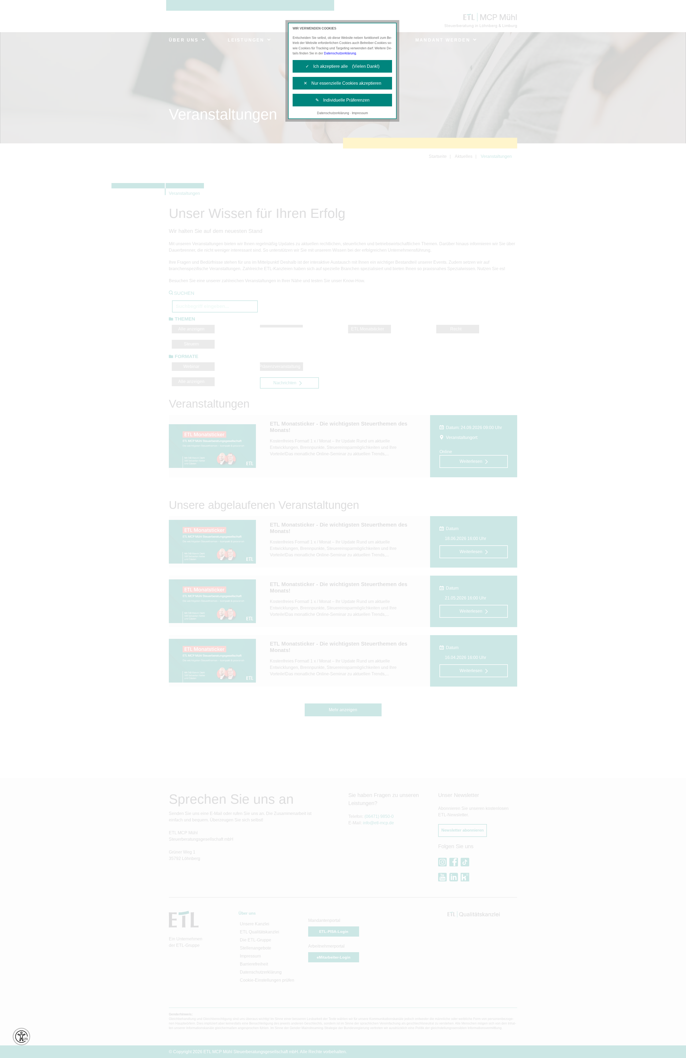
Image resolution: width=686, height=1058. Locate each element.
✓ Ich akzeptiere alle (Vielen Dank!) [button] (342, 66)
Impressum (360, 113)
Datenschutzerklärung (340, 53)
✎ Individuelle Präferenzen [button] (342, 100)
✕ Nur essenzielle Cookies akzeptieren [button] (342, 83)
